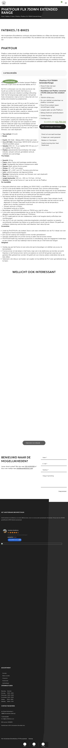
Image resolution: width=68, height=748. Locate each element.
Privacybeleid (23, 738)
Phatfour (18, 16)
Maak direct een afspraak (33, 443)
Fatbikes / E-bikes (10, 16)
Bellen (25, 746)
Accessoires (5, 680)
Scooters (4, 673)
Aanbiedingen (5, 683)
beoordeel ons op (14, 540)
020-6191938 (30, 466)
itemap (31, 738)
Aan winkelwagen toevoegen (51, 127)
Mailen (34, 746)
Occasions (5, 678)
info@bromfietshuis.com (25, 468)
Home (2, 16)
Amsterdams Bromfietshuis (13, 530)
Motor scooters (6, 675)
